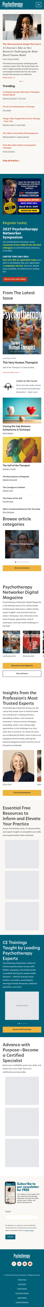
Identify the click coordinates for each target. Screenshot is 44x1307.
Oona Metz (21, 125)
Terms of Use (22, 1279)
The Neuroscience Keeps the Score (22, 44)
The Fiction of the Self (12, 498)
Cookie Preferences (22, 1302)
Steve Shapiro (8, 433)
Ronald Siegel (8, 502)
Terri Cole (22, 99)
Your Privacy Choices (22, 1293)
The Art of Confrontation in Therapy (19, 107)
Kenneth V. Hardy (9, 469)
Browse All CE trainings (22, 1029)
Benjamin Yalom (9, 125)
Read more (7, 78)
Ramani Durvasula (9, 99)
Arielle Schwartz (9, 152)
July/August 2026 (9, 656)
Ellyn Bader (7, 110)
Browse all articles (22, 568)
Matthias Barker (9, 137)
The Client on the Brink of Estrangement (20, 133)
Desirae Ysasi (8, 491)
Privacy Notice (29, 1230)
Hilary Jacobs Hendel (11, 59)
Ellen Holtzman (8, 512)
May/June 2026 (28, 656)
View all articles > (11, 161)
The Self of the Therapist (16, 466)
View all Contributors (22, 793)
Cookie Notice (22, 1298)
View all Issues (22, 674)
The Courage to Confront (14, 488)
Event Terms (22, 1284)
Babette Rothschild (10, 480)
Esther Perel (7, 784)
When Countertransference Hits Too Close (21, 509)
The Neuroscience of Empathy (16, 477)
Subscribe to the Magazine (22, 666)
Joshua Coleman (23, 137)
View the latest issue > (11, 372)
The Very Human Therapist (20, 362)
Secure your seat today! (15, 279)
